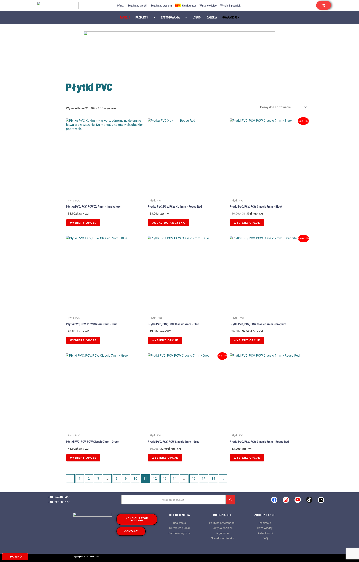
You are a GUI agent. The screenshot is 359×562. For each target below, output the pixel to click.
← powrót (15, 556)
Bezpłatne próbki (137, 5)
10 (135, 478)
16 (194, 478)
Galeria (212, 17)
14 (175, 478)
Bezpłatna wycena (161, 5)
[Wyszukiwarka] (230, 499)
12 (155, 478)
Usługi (197, 17)
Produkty (141, 17)
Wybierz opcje (83, 222)
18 (213, 478)
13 (165, 478)
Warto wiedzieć (208, 5)
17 (203, 478)
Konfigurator (185, 5)
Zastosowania (170, 17)
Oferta (120, 5)
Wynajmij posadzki (230, 5)
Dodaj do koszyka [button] (168, 222)
